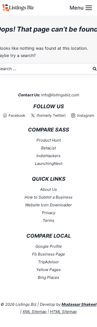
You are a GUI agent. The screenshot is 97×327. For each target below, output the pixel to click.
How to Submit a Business (48, 197)
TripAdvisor (48, 261)
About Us (48, 189)
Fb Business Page (48, 254)
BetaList (48, 148)
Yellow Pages (48, 269)
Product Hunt (48, 140)
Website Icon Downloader (48, 204)
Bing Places (48, 277)
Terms (48, 220)
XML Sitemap (35, 311)
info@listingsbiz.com (60, 94)
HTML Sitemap (63, 311)
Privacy (48, 212)
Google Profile (48, 246)
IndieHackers (48, 155)
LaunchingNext (48, 163)
